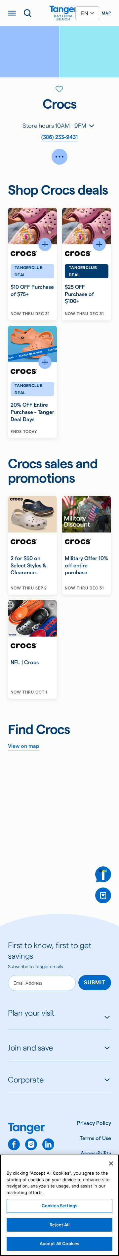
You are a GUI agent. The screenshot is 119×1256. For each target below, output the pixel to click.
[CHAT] (103, 874)
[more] (59, 157)
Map (106, 13)
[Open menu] (12, 13)
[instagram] (31, 1144)
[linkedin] (48, 1144)
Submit (94, 982)
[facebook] (13, 1144)
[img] (63, 10)
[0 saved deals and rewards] (103, 895)
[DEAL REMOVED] (103, 895)
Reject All (59, 1224)
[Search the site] (28, 13)
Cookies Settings (59, 1205)
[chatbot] (103, 874)
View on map (23, 746)
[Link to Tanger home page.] (31, 1129)
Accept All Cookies (59, 1243)
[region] (59, 1205)
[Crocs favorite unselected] (59, 89)
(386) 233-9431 (59, 137)
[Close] (111, 1163)
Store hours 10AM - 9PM (54, 126)
